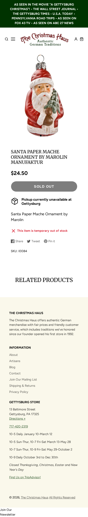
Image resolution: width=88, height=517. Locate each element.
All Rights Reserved (62, 497)
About (13, 355)
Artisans (14, 361)
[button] (41, 135)
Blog (12, 367)
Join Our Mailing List (23, 379)
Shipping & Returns (22, 386)
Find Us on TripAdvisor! (25, 477)
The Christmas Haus (34, 497)
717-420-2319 (18, 426)
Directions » (17, 418)
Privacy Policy (18, 392)
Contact (15, 373)
